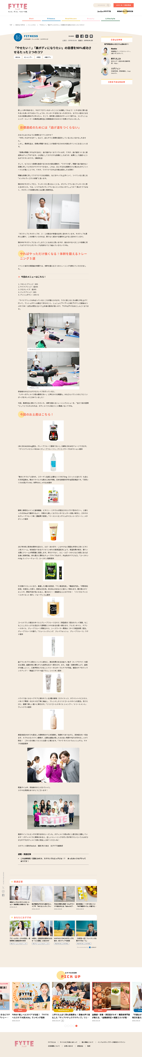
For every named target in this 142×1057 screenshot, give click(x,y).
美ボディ (48, 57)
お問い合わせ (68, 1046)
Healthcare (71, 19)
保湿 (39, 57)
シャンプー (28, 57)
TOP (11, 25)
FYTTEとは (52, 1042)
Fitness (51, 19)
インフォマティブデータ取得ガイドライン (111, 1042)
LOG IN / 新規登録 (123, 5)
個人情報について (87, 1042)
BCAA (18, 57)
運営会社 (80, 1046)
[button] (66, 1026)
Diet (31, 19)
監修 (88, 1046)
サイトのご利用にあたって (68, 1042)
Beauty (90, 19)
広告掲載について (54, 1046)
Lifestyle (110, 19)
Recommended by (83, 947)
